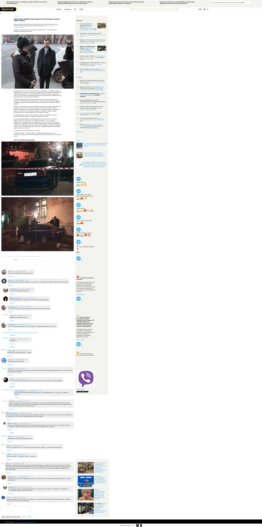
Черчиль (10, 280)
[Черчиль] (3, 283)
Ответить (10, 276)
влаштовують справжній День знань (89, 35)
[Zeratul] (3, 436)
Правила (24, 517)
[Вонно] (3, 350)
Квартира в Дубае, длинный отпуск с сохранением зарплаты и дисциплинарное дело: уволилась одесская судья (75, 2)
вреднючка (11, 477)
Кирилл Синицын (16, 298)
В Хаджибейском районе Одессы (89, 93)
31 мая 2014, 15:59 (29, 298)
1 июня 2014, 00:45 (24, 423)
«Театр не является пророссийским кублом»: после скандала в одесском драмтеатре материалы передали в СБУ (94, 154)
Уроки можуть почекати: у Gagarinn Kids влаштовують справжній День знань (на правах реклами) (100, 479)
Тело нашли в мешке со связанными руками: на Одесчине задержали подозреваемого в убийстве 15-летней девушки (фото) (100, 467)
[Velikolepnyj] (3, 310)
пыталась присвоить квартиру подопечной (92, 82)
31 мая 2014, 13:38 (19, 280)
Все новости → (80, 131)
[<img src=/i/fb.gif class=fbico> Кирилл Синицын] (5, 301)
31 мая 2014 (16, 16)
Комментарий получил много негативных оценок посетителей (20, 332)
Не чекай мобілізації (85, 113)
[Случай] (5, 314)
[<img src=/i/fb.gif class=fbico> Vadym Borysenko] (3, 414)
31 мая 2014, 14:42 (25, 289)
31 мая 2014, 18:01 (20, 379)
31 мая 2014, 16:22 (20, 368)
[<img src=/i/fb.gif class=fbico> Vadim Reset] (4, 424)
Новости (67, 9)
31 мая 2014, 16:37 (33, 391)
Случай (12, 316)
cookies (133, 525)
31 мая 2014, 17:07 (21, 401)
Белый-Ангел (13, 289)
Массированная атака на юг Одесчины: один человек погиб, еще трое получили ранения (26, 2)
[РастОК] (5, 382)
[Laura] (3, 362)
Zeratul (10, 437)
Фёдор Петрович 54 (20, 391)
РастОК (12, 379)
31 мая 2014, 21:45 (17, 454)
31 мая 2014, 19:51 (20, 437)
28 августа (79, 77)
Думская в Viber (80, 389)
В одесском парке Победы (87, 56)
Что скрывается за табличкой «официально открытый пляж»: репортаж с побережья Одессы (95, 145)
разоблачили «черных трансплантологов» (91, 64)
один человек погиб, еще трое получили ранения (92, 69)
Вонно (9, 351)
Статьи (58, 9)
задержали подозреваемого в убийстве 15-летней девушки (88, 28)
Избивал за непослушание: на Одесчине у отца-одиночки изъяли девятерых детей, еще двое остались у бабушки (99, 494)
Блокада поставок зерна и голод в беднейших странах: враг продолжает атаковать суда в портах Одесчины (177, 2)
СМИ (81, 9)
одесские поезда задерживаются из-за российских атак (92, 118)
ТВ (75, 9)
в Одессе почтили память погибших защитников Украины (87, 49)
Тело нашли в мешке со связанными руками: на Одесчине (86, 25)
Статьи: (78, 140)
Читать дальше (80, 294)
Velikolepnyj (11, 307)
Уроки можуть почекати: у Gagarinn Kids (90, 33)
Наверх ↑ (16, 259)
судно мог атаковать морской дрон (91, 108)
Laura (9, 359)
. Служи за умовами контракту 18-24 (90, 113)
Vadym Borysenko (12, 413)
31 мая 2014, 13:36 (18, 271)
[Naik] (3, 499)
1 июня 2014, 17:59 (24, 487)
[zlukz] (3, 444)
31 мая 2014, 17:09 (22, 339)
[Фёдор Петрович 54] (7, 391)
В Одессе (82, 124)
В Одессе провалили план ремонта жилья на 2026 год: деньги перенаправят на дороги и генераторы (126, 2)
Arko (7, 463)
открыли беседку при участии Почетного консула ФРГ (92, 56)
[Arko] (2, 463)
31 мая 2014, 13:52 (23, 307)
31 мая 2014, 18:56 (23, 413)
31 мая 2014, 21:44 (17, 445)
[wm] (3, 274)
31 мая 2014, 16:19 (19, 359)
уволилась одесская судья (87, 103)
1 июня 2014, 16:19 (17, 497)
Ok (137, 525)
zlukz (8, 445)
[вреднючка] (3, 479)
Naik (8, 497)
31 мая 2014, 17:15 (22, 316)
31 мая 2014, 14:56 (21, 351)
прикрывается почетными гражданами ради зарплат (91, 89)
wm (9, 271)
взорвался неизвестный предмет (92, 94)
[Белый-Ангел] (5, 292)
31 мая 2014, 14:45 (23, 324)
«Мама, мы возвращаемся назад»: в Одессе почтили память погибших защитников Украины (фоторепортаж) (100, 508)
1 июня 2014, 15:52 (22, 477)
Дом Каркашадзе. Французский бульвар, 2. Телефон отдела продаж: (228, 2)
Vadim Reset (12, 423)
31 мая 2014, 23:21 (16, 463)
